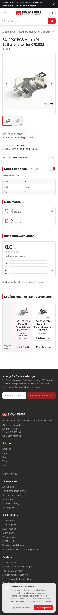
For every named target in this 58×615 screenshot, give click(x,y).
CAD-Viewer (8, 533)
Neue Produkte (9, 528)
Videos (5, 461)
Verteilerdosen (9, 537)
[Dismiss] (54, 4)
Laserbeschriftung (10, 503)
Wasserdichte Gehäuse (13, 545)
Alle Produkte (8, 31)
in (54, 169)
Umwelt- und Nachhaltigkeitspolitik (18, 566)
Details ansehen (43, 338)
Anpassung (7, 499)
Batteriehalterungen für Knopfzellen (35, 31)
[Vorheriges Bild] (6, 84)
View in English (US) (12, 5)
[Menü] (5, 13)
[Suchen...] (52, 21)
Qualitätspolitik (9, 562)
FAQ (4, 469)
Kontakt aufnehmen (39, 395)
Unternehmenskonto (11, 495)
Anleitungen (8, 486)
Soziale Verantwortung (13, 570)
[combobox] (25, 21)
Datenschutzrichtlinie (44, 602)
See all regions (30, 5)
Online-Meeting (13, 436)
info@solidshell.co (14, 425)
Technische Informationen (14, 491)
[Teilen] (53, 157)
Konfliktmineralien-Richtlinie (15, 575)
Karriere (6, 453)
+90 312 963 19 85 (14, 432)
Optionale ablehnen (21, 607)
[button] (29, 84)
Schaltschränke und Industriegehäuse (20, 549)
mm (51, 169)
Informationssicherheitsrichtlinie (17, 579)
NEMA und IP (8, 541)
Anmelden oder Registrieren (18, 137)
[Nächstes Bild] (51, 84)
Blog (4, 457)
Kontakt (5, 465)
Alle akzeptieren (43, 607)
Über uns (6, 449)
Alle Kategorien (9, 524)
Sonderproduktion (10, 507)
